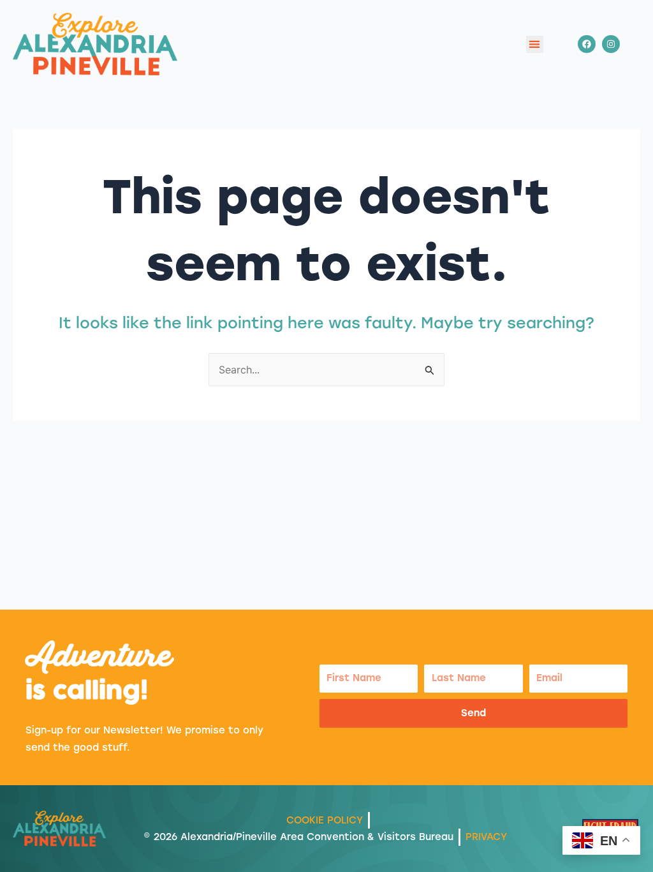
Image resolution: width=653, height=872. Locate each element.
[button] (534, 44)
